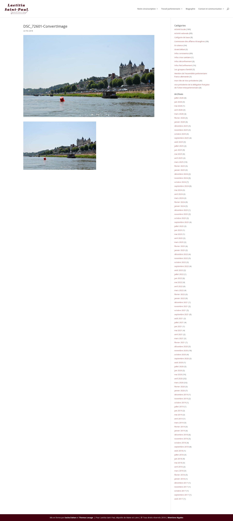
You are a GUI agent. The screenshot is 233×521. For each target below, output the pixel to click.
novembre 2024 (181, 178)
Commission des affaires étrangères (189, 41)
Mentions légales (175, 517)
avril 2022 (178, 286)
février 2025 (179, 166)
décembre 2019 (181, 394)
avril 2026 (178, 110)
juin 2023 (178, 230)
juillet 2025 (179, 146)
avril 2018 (178, 466)
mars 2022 (178, 290)
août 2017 (178, 499)
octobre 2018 (180, 442)
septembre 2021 (181, 314)
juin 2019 (178, 410)
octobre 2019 (180, 402)
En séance (178, 45)
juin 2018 (178, 458)
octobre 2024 (180, 182)
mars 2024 (178, 198)
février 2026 (179, 118)
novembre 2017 (181, 487)
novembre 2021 (181, 306)
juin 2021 (178, 326)
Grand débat (179, 49)
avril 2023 (178, 238)
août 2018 (178, 450)
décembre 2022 (181, 254)
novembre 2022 (181, 258)
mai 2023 (178, 234)
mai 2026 (178, 106)
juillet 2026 (179, 98)
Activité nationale (181, 33)
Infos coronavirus (181, 53)
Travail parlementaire (170, 9)
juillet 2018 (179, 454)
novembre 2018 (181, 438)
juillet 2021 (179, 322)
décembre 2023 (181, 210)
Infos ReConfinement (183, 65)
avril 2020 (178, 378)
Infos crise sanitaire (182, 57)
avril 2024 (178, 194)
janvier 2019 (179, 430)
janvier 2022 (179, 298)
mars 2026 (178, 114)
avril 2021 (178, 334)
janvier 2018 (179, 479)
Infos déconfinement (183, 61)
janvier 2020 (179, 390)
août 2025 (178, 142)
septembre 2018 (181, 446)
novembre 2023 (181, 214)
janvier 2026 (179, 122)
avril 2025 (178, 158)
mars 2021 (178, 338)
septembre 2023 (181, 222)
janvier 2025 (179, 170)
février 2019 (179, 426)
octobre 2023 (180, 218)
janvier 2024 (179, 206)
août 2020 (178, 362)
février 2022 (179, 294)
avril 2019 (178, 418)
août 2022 (178, 270)
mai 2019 (178, 414)
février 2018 (179, 474)
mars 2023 (178, 242)
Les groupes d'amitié (183, 69)
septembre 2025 (181, 138)
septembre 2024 (181, 186)
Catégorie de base (182, 37)
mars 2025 (178, 162)
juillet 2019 (179, 406)
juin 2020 (178, 370)
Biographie (190, 9)
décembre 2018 (181, 434)
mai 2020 (178, 374)
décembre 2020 (181, 346)
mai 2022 (178, 282)
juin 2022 (178, 278)
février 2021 (179, 342)
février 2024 (179, 202)
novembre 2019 (181, 398)
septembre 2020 (181, 358)
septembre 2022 (181, 266)
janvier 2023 (179, 250)
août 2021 (178, 318)
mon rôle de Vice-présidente (186, 80)
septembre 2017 (181, 495)
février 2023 (179, 246)
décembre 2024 (181, 174)
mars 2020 (178, 382)
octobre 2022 (180, 262)
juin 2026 (178, 102)
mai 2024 (178, 190)
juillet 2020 (179, 366)
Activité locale (180, 29)
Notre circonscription (146, 9)
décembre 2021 (181, 302)
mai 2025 (178, 154)
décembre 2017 (181, 483)
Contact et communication (210, 9)
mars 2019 (178, 422)
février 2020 (179, 386)
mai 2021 (178, 330)
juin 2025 (178, 150)
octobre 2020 (180, 354)
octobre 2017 (180, 491)
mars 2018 (178, 470)
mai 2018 (178, 462)
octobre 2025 (180, 134)
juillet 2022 (179, 274)
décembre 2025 (181, 126)
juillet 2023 (179, 226)
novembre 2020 (181, 350)
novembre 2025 (181, 130)
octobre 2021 (180, 310)
